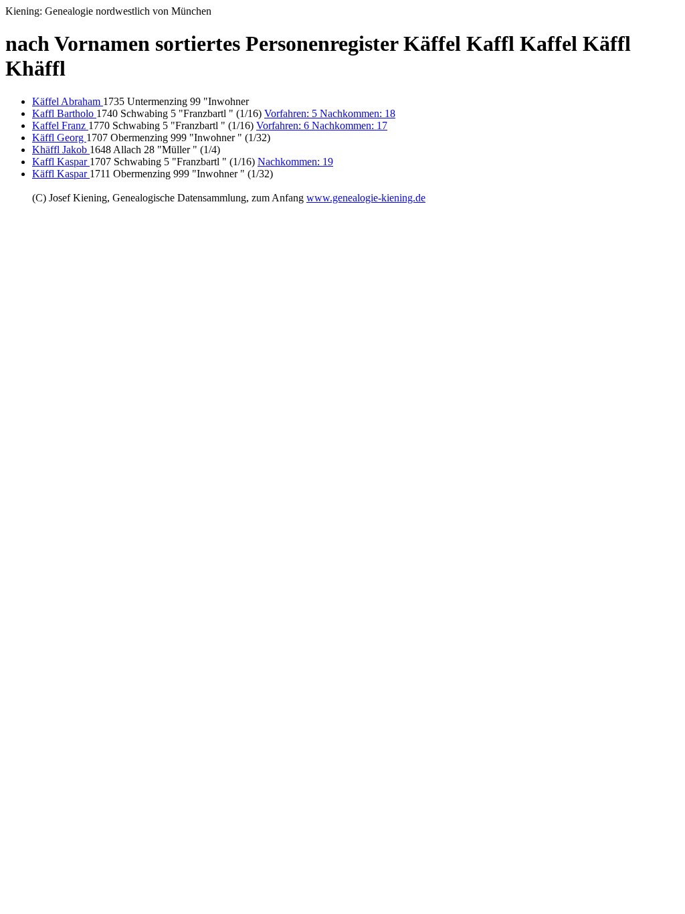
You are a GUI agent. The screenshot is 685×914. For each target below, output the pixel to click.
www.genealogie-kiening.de (365, 197)
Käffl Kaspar (61, 173)
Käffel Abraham (67, 101)
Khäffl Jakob (61, 149)
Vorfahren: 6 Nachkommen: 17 (321, 125)
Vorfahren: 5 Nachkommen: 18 (329, 113)
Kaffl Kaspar (61, 161)
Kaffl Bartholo (64, 113)
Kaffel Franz (60, 125)
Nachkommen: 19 (295, 161)
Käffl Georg (59, 137)
